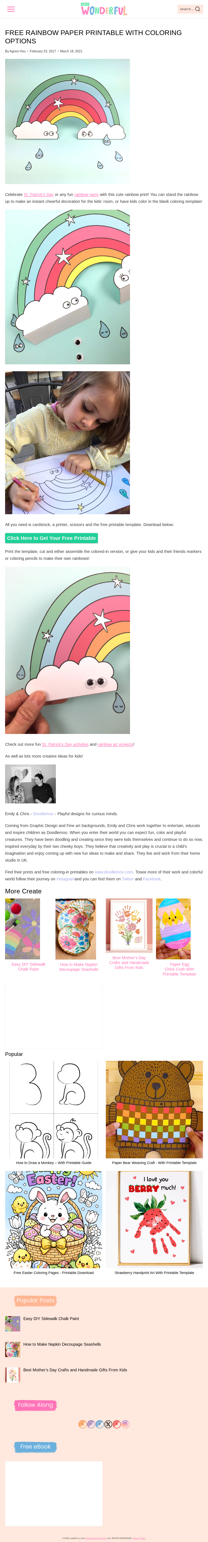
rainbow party (86, 194)
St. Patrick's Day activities (65, 744)
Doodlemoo (43, 814)
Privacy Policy (139, 1538)
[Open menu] (11, 9)
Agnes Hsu (18, 51)
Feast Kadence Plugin (96, 1538)
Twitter (128, 879)
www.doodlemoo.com (114, 872)
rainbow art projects (115, 744)
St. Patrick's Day (39, 194)
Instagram (65, 879)
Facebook (152, 879)
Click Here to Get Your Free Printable (51, 538)
